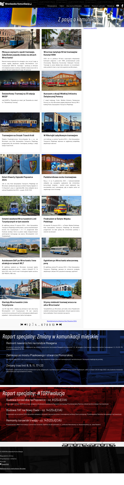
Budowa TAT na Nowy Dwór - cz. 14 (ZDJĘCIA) (34, 410)
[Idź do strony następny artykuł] (57, 324)
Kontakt (3, 461)
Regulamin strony (6, 456)
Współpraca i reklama (8, 459)
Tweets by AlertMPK (90, 28)
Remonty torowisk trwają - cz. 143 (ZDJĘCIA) (33, 420)
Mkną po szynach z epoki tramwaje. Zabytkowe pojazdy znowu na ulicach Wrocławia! (19, 55)
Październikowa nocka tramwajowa (60, 177)
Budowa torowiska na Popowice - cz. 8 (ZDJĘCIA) (36, 399)
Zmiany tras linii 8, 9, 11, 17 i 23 (24, 365)
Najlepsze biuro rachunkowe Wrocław (13, 468)
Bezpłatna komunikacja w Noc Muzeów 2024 (62, 321)
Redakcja (110, 6)
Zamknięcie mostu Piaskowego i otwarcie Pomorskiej (39, 355)
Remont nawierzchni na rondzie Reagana (31, 343)
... (39, 324)
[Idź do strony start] (21, 324)
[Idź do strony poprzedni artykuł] (25, 324)
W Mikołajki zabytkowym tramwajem (61, 135)
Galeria (86, 6)
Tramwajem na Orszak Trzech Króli (18, 135)
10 (53, 324)
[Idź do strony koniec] (60, 324)
